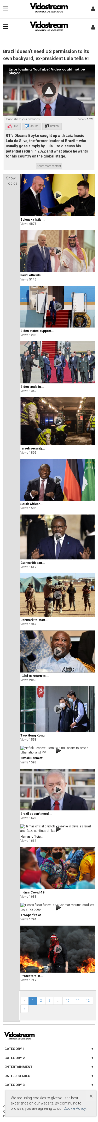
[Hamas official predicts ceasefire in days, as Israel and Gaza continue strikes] (57, 828)
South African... (31, 504)
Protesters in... (31, 976)
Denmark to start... (34, 620)
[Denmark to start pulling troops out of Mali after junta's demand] (57, 595)
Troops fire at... (32, 915)
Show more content (49, 166)
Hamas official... (32, 836)
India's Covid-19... (34, 892)
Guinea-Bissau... (32, 563)
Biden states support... (37, 331)
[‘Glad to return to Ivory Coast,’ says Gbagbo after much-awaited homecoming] (57, 651)
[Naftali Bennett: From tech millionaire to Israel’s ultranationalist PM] (57, 750)
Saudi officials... (32, 275)
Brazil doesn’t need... (36, 814)
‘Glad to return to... (34, 676)
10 (68, 1000)
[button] (49, 90)
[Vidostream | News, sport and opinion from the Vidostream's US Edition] (37, 1036)
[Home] (49, 9)
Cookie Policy (75, 1108)
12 (88, 1000)
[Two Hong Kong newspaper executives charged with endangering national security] (57, 709)
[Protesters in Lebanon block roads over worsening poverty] (57, 949)
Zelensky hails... (32, 219)
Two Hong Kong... (34, 735)
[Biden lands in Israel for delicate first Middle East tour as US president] (57, 362)
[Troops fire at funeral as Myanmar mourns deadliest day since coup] (57, 907)
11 (78, 1000)
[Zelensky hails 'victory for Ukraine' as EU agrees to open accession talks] (57, 195)
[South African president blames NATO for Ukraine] (57, 480)
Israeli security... (32, 448)
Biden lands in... (32, 387)
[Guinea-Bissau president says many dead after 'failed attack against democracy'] (57, 537)
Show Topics (12, 180)
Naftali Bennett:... (33, 758)
